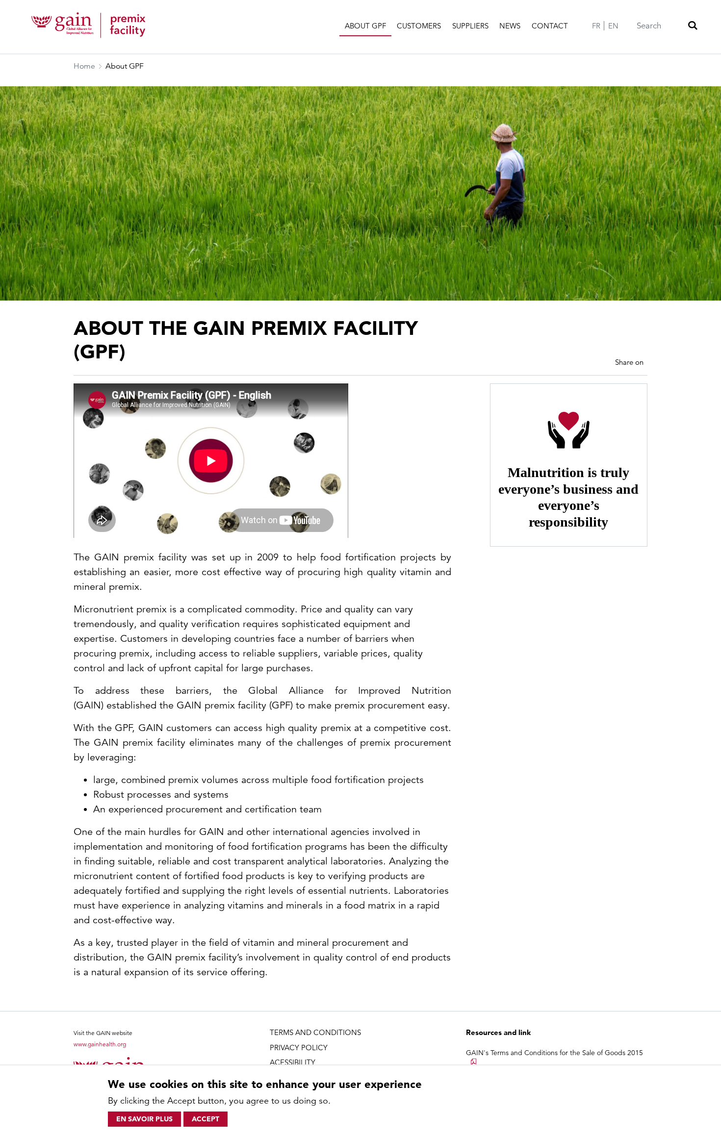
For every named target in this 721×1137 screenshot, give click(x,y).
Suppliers (470, 25)
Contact (550, 25)
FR (596, 25)
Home (84, 66)
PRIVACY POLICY (299, 1047)
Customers (419, 25)
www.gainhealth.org (100, 1044)
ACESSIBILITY (292, 1062)
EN (613, 25)
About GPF (365, 25)
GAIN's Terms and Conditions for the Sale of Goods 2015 (554, 1052)
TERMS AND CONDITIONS (315, 1032)
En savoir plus (144, 1118)
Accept (205, 1118)
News (509, 25)
